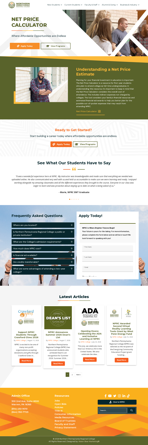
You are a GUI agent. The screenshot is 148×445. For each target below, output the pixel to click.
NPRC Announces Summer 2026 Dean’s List (58, 335)
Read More (27, 360)
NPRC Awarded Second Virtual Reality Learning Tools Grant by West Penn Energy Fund (121, 328)
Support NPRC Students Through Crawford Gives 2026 (26, 335)
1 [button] (69, 199)
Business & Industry (128, 5)
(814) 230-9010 (19, 409)
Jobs (57, 401)
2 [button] (71, 199)
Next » (78, 375)
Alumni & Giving (109, 5)
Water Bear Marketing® (89, 441)
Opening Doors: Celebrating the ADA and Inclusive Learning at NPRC (90, 335)
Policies (59, 407)
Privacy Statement (65, 427)
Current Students (72, 5)
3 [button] (74, 199)
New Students (53, 5)
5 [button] (78, 199)
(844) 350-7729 (19, 412)
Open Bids (60, 404)
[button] (72, 225)
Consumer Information (68, 414)
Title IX (59, 411)
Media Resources (64, 417)
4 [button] (76, 199)
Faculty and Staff (65, 424)
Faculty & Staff (91, 5)
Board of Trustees (65, 421)
